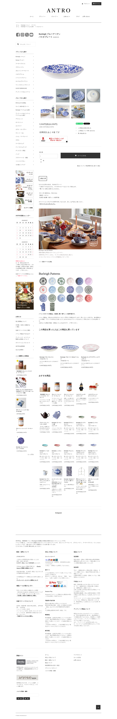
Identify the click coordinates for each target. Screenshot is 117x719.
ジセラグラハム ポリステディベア (81, 395)
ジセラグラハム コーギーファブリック (93, 395)
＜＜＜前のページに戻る (45, 261)
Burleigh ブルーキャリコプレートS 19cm (22, 447)
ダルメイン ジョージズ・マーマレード (68, 395)
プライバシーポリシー (51, 668)
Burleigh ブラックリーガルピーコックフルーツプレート (81, 452)
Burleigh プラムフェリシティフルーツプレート (68, 452)
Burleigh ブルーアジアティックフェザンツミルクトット (45, 481)
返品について (80, 165)
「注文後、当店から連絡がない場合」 (27, 595)
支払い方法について (50, 657)
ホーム (31, 16)
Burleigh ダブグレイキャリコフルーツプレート (68, 424)
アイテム (97, 3)
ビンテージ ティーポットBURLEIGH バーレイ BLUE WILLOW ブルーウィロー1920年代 (57, 483)
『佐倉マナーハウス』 (22, 275)
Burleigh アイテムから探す (27, 26)
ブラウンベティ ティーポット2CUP (44, 423)
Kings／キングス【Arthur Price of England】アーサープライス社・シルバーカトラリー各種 (24, 391)
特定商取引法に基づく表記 (93, 165)
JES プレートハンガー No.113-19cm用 (22, 410)
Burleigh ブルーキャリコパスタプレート (46, 358)
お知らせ (66, 16)
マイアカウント (78, 654)
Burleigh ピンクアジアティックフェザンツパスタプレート (90, 358)
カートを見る (77, 657)
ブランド (41, 16)
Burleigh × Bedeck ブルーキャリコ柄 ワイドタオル (69, 481)
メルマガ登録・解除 (50, 670)
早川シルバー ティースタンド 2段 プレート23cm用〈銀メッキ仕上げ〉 (81, 481)
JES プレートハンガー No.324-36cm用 (93, 481)
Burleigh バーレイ (25, 25)
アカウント (87, 3)
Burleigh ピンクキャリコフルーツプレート (93, 424)
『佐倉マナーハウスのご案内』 (25, 616)
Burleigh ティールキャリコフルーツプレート (44, 452)
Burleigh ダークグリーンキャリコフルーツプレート (81, 424)
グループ (53, 16)
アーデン (34, 25)
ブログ (78, 16)
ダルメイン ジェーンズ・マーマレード (24, 429)
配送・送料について (50, 660)
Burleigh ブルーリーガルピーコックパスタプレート (69, 358)
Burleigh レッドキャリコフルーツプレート (56, 452)
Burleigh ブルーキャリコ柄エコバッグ (56, 424)
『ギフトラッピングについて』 (47, 204)
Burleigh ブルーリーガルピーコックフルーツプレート (93, 452)
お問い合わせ (86, 16)
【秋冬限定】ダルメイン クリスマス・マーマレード (24, 372)
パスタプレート (39, 26)
